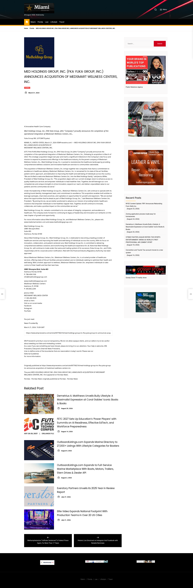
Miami (33, 22)
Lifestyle (53, 22)
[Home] (27, 21)
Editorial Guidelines (31, 354)
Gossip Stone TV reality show (136, 278)
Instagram (28, 308)
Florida (40, 22)
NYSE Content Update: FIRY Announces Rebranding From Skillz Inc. (144, 205)
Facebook (27, 306)
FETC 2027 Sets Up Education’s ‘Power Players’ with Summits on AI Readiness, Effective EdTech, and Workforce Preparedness (86, 422)
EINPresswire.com (64, 142)
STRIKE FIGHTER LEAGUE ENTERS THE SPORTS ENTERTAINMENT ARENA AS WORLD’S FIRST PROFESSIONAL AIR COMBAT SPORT (143, 239)
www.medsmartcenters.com (35, 222)
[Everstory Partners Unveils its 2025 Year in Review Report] (39, 496)
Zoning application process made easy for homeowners (141, 215)
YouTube (27, 311)
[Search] (155, 10)
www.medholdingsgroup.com (60, 222)
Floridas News (62, 375)
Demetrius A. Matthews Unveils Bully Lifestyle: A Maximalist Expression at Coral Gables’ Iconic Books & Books (87, 399)
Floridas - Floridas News (33, 379)
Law (46, 22)
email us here (29, 300)
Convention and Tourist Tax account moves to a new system (144, 251)
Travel (61, 22)
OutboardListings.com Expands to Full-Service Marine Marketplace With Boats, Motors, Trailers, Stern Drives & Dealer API (85, 468)
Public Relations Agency (134, 87)
